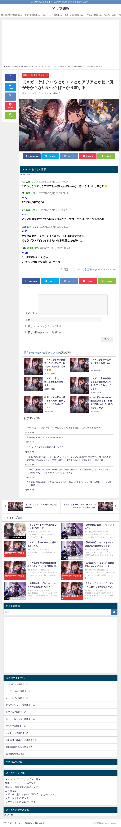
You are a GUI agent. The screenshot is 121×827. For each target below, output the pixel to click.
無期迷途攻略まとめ (15, 754)
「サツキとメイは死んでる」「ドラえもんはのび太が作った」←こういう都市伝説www (63, 428)
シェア (10, 79)
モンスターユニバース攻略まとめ (21, 740)
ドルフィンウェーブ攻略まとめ (20, 705)
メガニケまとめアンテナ (18, 798)
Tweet (10, 89)
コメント (31, 313)
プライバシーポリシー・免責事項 (17, 823)
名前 (27, 320)
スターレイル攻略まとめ (74, 15)
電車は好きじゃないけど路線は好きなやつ (44, 437)
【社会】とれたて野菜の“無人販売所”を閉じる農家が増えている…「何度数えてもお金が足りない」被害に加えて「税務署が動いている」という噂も (67, 471)
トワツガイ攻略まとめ (93, 15)
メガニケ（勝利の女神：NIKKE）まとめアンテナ (31, 794)
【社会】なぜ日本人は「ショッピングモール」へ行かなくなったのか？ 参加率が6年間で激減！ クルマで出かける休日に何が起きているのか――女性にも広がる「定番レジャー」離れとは (68, 458)
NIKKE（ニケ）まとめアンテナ (21, 783)
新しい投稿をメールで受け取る (44, 332)
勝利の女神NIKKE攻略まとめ (11, 15)
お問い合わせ (39, 823)
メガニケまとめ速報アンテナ (20, 802)
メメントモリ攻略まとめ (17, 733)
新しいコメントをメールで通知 (44, 326)
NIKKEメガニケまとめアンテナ (21, 787)
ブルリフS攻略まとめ (33, 15)
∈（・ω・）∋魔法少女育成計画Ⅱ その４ (44, 447)
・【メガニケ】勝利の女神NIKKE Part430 (93, 269)
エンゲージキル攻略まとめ (53, 15)
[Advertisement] (60, 43)
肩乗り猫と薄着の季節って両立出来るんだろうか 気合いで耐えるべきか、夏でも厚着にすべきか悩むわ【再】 (68, 483)
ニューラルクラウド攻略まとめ (20, 719)
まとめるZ (10, 790)
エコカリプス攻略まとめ (17, 684)
